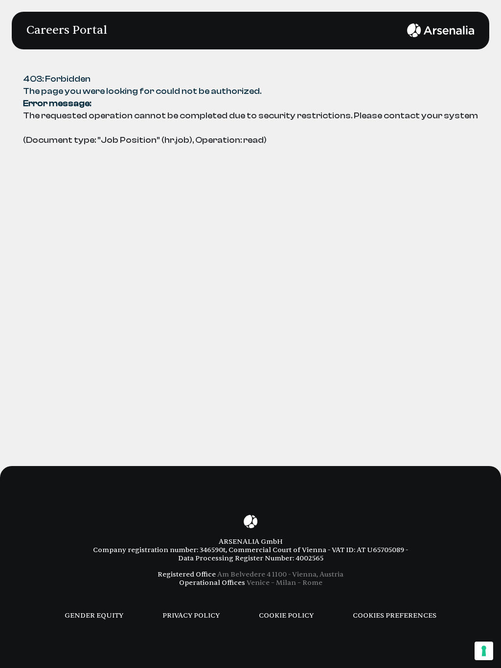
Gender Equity (94, 615)
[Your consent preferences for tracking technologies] (484, 651)
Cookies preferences (394, 615)
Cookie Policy (286, 615)
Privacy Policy (191, 615)
